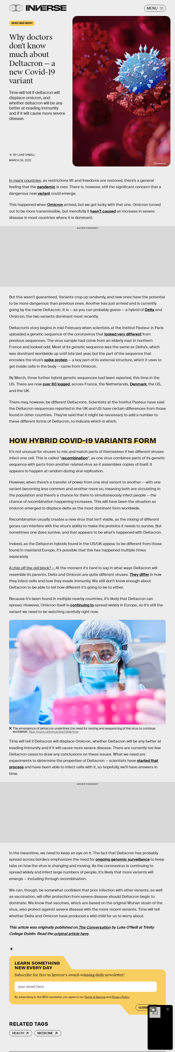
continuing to (82, 605)
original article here (70, 933)
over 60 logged (56, 384)
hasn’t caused (103, 211)
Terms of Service (95, 997)
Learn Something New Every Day (37, 965)
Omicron (55, 204)
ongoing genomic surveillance (122, 859)
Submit (145, 1007)
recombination (74, 458)
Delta (149, 309)
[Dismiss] (167, 1009)
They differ (139, 574)
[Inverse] (46, 8)
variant (44, 193)
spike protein (55, 360)
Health (18, 1033)
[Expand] (152, 1009)
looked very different (123, 334)
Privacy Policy (120, 997)
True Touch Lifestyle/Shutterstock (53, 731)
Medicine (45, 1033)
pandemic (46, 186)
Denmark (138, 384)
